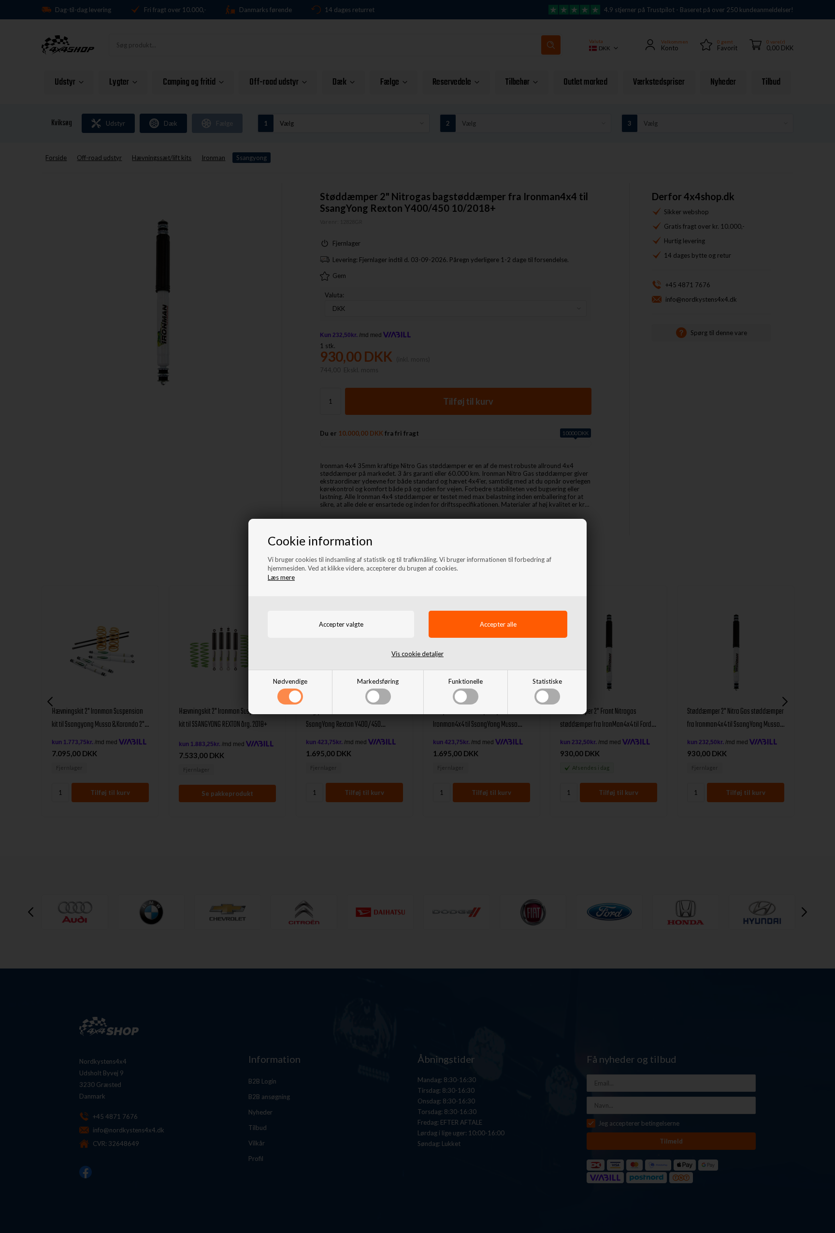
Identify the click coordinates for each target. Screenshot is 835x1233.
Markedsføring (378, 681)
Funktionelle (465, 681)
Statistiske (547, 681)
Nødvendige (290, 681)
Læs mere (281, 577)
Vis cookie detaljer (417, 654)
